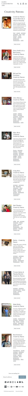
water (22, 40)
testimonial (16, 38)
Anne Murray (16, 350)
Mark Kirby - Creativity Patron (18, 305)
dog (14, 186)
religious (19, 118)
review (15, 37)
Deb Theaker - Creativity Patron (18, 206)
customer (23, 33)
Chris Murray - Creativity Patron (18, 99)
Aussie (15, 150)
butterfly (15, 151)
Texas (22, 262)
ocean (20, 188)
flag (14, 321)
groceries (21, 154)
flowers (15, 36)
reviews (20, 37)
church (15, 115)
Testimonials (16, 40)
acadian (15, 318)
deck (20, 34)
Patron (19, 36)
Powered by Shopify (19, 391)
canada (18, 33)
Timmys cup (16, 230)
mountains (16, 188)
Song (20, 356)
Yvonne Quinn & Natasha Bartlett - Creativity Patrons (19, 274)
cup (18, 221)
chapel (20, 151)
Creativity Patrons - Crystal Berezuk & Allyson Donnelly (19, 18)
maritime (21, 116)
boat (14, 33)
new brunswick (17, 289)
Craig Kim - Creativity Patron (18, 172)
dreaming (18, 186)
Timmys (20, 228)
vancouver (15, 195)
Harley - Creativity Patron (19, 241)
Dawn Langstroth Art (7, 3)
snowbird (15, 356)
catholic (20, 113)
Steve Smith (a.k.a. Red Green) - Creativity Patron (19, 52)
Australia (20, 150)
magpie (15, 156)
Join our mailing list (14, 373)
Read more (17, 44)
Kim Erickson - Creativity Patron (18, 336)
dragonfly (15, 154)
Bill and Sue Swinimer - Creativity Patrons (19, 75)
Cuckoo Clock (21, 318)
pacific (15, 189)
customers (15, 34)
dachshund (16, 257)
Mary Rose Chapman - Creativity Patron (18, 134)
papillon (20, 189)
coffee (14, 221)
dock (23, 34)
